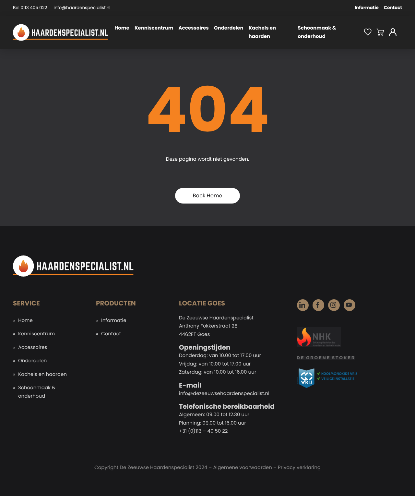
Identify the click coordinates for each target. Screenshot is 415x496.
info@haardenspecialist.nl (81, 8)
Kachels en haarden (262, 32)
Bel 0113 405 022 (30, 8)
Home (121, 28)
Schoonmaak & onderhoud (317, 32)
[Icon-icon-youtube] (349, 305)
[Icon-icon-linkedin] (303, 305)
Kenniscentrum (154, 28)
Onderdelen (228, 28)
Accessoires (194, 28)
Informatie (367, 8)
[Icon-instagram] (334, 305)
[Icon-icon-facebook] (318, 305)
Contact (393, 8)
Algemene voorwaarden (242, 467)
